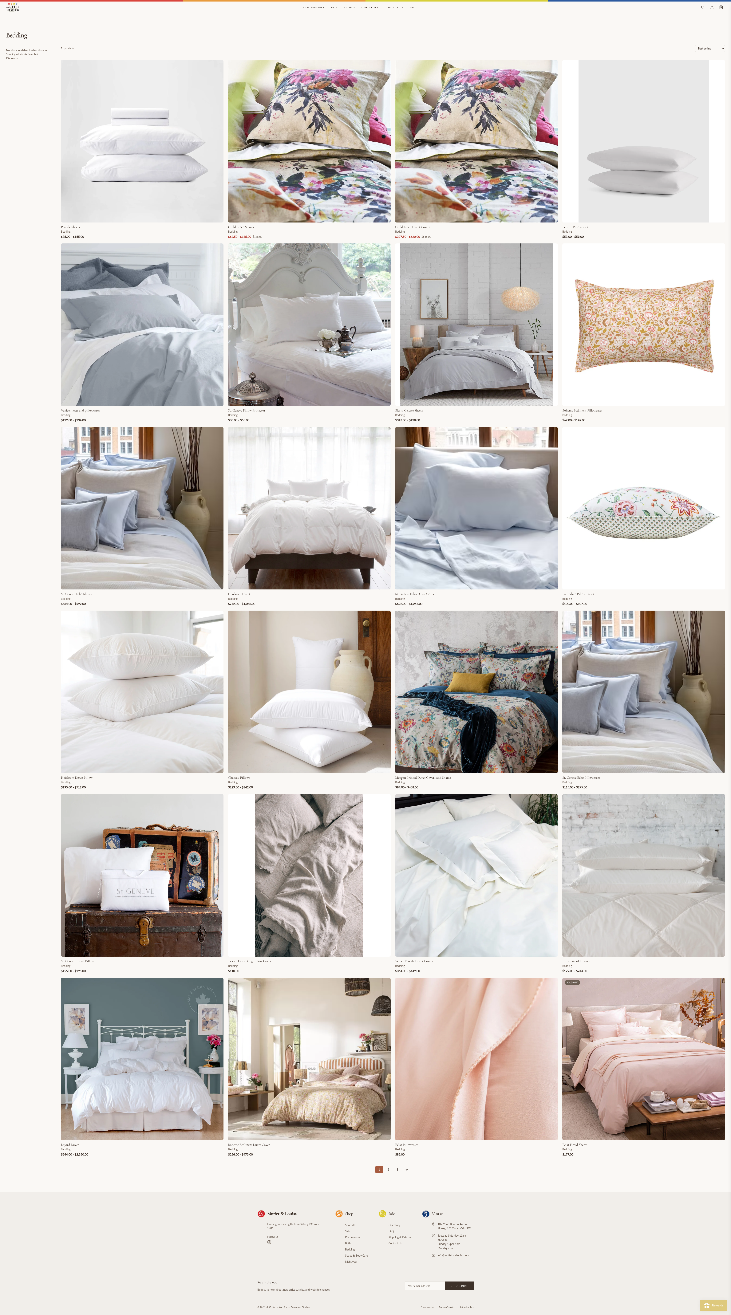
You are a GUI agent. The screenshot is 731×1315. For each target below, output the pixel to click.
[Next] (406, 1169)
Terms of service (447, 1307)
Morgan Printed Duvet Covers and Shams (423, 777)
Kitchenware (352, 1237)
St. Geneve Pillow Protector (246, 410)
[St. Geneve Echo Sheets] (142, 508)
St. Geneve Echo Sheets (76, 594)
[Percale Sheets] (142, 141)
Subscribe (459, 1286)
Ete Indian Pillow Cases (578, 594)
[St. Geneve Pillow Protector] (309, 324)
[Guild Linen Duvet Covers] (476, 141)
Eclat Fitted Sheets (574, 1145)
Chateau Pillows (239, 777)
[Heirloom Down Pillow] (142, 692)
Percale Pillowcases (575, 227)
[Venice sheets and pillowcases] (142, 324)
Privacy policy (427, 1307)
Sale (334, 7)
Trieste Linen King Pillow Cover (249, 961)
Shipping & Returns (400, 1237)
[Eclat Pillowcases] (476, 1059)
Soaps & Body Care (356, 1255)
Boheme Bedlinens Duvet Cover (249, 1145)
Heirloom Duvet (239, 594)
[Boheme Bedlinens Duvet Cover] (309, 1059)
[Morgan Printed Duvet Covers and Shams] (476, 692)
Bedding (350, 1249)
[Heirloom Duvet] (309, 508)
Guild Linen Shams (241, 227)
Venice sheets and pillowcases (80, 410)
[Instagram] (296, 1242)
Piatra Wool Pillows (576, 961)
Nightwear (351, 1261)
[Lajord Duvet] (142, 1059)
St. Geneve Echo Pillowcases (581, 777)
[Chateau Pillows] (309, 692)
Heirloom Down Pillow (77, 777)
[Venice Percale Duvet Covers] (476, 875)
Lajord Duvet (70, 1145)
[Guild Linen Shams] (309, 141)
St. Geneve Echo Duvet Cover (414, 594)
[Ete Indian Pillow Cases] (643, 508)
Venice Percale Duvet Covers (414, 961)
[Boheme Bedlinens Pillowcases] (643, 324)
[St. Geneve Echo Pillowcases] (643, 692)
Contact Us (394, 7)
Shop (348, 7)
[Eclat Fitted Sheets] (643, 1059)
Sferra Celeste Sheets (409, 410)
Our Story (370, 7)
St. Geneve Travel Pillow (77, 961)
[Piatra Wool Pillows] (643, 875)
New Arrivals (314, 7)
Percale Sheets (70, 227)
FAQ (413, 7)
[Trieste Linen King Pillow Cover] (309, 875)
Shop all (349, 1225)
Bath (348, 1243)
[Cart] (721, 7)
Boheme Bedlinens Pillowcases (582, 410)
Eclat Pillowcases (406, 1145)
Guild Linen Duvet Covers (412, 227)
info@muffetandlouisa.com (453, 1255)
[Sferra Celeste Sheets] (476, 324)
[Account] (712, 7)
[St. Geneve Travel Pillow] (142, 875)
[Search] (703, 7)
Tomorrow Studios (300, 1307)
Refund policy (467, 1307)
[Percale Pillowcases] (643, 141)
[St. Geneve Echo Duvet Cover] (476, 508)
